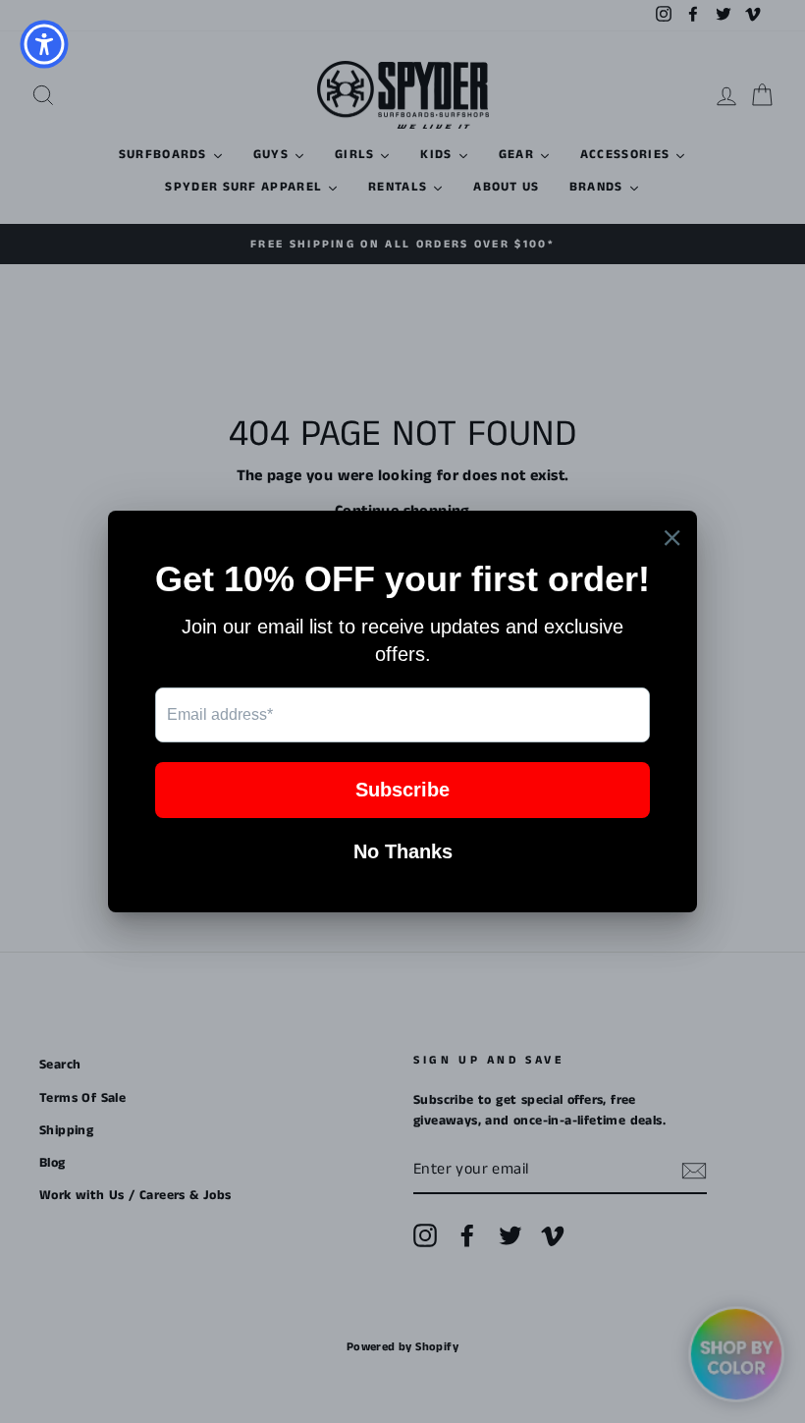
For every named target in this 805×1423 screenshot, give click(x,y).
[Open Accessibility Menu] (44, 44)
